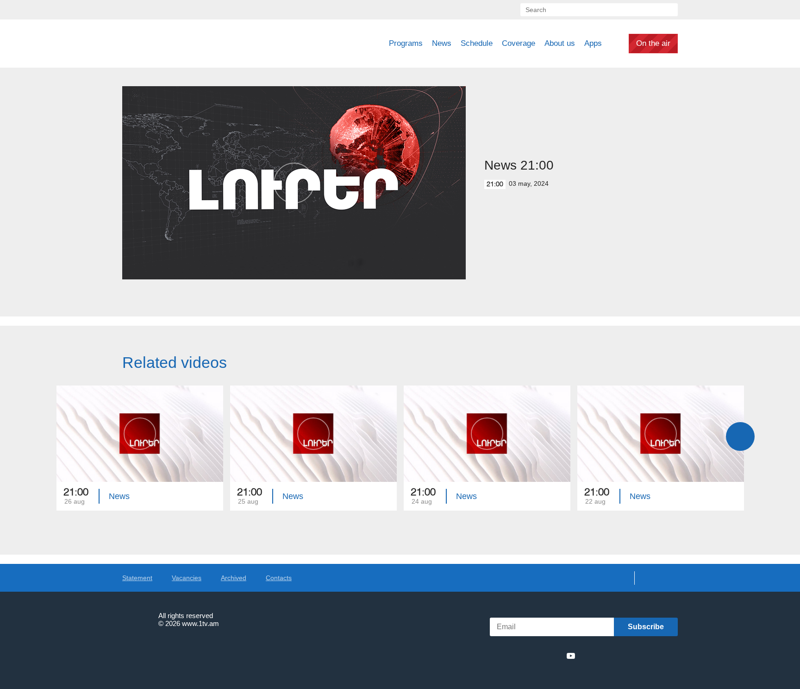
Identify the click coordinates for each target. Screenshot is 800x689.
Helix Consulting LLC (162, 652)
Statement (137, 578)
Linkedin (537, 655)
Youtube (571, 655)
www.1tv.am (200, 623)
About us (559, 43)
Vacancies (186, 578)
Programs (406, 43)
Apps (593, 43)
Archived (233, 578)
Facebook (505, 655)
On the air (653, 43)
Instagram (554, 655)
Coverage (518, 43)
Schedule (477, 43)
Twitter (520, 655)
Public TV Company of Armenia (187, 44)
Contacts (279, 578)
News (441, 43)
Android (656, 656)
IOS (606, 656)
